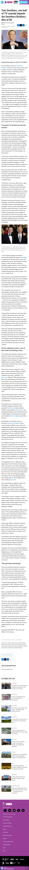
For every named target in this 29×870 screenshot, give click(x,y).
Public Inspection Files (8, 841)
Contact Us (5, 832)
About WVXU (6, 820)
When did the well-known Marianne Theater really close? (18, 778)
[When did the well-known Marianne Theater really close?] (6, 777)
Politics (13, 752)
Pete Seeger (23, 257)
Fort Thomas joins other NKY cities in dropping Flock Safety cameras (19, 709)
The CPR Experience (7, 816)
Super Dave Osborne (14, 423)
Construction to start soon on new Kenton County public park (19, 720)
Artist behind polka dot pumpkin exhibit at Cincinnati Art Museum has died (19, 767)
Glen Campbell (14, 416)
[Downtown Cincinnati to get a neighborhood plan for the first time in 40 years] (6, 686)
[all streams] (27, 868)
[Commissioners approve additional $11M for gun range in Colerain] (6, 731)
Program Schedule (7, 823)
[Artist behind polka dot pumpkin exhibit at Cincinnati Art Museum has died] (6, 766)
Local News (14, 683)
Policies (4, 838)
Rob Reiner (10, 408)
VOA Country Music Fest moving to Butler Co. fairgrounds (18, 698)
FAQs (4, 847)
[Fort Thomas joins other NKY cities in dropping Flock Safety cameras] (6, 708)
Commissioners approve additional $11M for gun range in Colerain (19, 731)
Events (4, 829)
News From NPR (7, 654)
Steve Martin (19, 410)
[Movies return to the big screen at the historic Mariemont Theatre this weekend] (6, 742)
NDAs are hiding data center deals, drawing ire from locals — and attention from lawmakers (19, 790)
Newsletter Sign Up (7, 826)
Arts (13, 763)
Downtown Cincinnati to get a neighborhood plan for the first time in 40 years (19, 687)
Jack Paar (13, 480)
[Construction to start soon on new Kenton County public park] (6, 719)
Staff (4, 850)
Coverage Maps (6, 844)
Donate (24, 2)
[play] (2, 868)
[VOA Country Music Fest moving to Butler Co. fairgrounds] (6, 697)
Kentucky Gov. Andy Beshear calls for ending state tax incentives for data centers (19, 756)
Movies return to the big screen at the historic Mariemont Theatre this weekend (18, 744)
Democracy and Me (7, 835)
